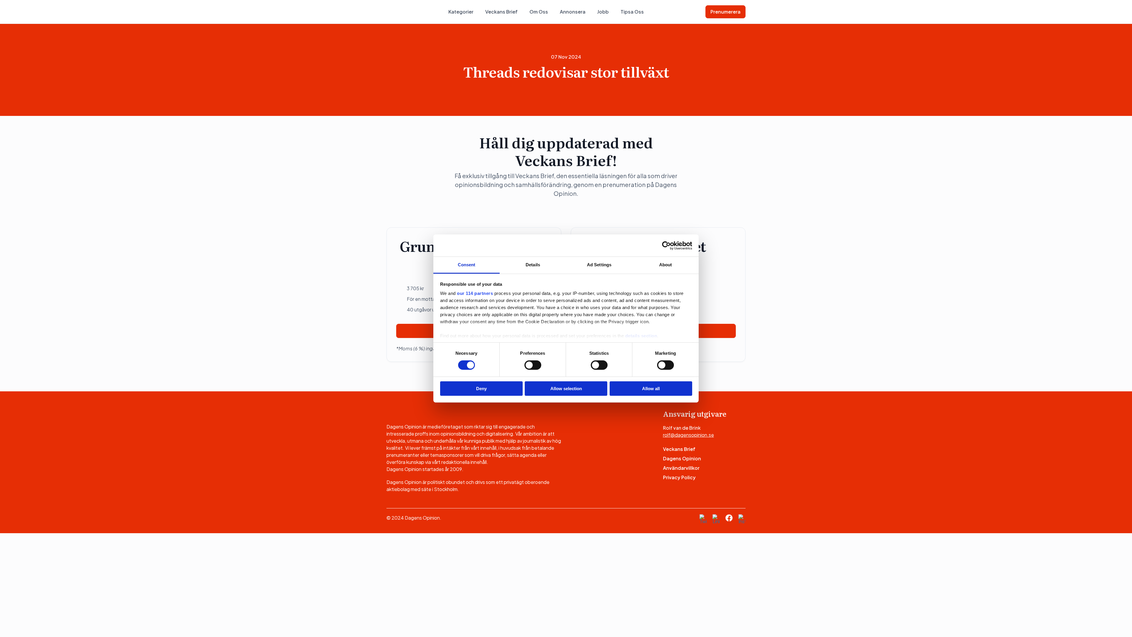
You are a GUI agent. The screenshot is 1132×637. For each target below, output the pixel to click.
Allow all (651, 388)
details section (641, 335)
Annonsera (572, 12)
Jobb (603, 12)
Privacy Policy (679, 477)
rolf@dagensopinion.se (688, 435)
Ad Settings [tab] (599, 264)
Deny (481, 388)
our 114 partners (475, 293)
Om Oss (538, 12)
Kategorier (460, 12)
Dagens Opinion (682, 458)
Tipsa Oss (632, 12)
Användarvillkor (681, 468)
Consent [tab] (466, 264)
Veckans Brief (501, 12)
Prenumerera (725, 12)
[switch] (532, 365)
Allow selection (566, 388)
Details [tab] (533, 264)
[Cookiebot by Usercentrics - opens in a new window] (666, 245)
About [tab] (665, 264)
